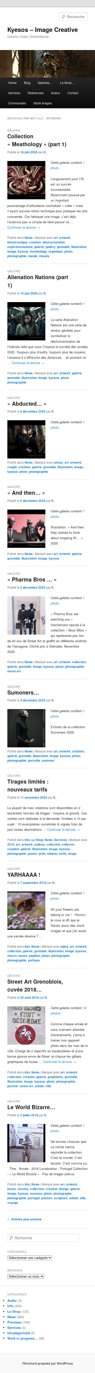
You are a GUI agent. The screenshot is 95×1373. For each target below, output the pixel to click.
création (35, 242)
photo (68, 251)
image (11, 251)
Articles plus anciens (24, 1219)
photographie (16, 256)
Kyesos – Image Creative (42, 29)
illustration (78, 246)
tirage (72, 853)
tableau (52, 853)
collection (79, 662)
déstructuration (54, 242)
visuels (44, 256)
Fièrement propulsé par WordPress (47, 1363)
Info (27, 839)
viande (32, 256)
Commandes (17, 103)
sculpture (61, 1198)
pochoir (12, 1086)
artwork (64, 237)
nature (23, 955)
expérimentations (20, 246)
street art (14, 671)
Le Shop (37, 839)
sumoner (48, 760)
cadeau (39, 844)
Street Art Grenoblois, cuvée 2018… (35, 985)
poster (32, 853)
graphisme (55, 1076)
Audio (12, 1300)
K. (45, 152)
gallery (50, 246)
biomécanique (17, 242)
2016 (10, 844)
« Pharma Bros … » (32, 579)
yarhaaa (34, 960)
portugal (34, 1198)
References (36, 93)
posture (46, 1198)
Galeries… (45, 82)
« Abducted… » (27, 403)
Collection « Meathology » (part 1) (36, 140)
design (64, 1188)
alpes (64, 946)
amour (58, 462)
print (42, 853)
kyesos (23, 251)
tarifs (63, 853)
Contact (73, 93)
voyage (12, 1202)
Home (12, 82)
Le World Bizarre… (31, 1107)
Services (14, 93)
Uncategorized (18, 1332)
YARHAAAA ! (23, 874)
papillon (34, 955)
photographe (60, 955)
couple (12, 467)
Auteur (55, 93)
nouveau (36, 1193)
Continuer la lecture (23, 227)
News (29, 237)
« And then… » (26, 492)
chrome (23, 1188)
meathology (38, 251)
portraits (34, 760)
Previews (14, 1322)
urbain (39, 1086)
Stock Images (42, 103)
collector (68, 844)
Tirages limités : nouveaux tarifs (28, 785)
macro (12, 955)
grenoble (63, 246)
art (56, 237)
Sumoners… (23, 692)
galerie (39, 246)
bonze (11, 1188)
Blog (27, 82)
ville (48, 1086)
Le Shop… (67, 82)
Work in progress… (22, 1338)
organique (55, 251)
